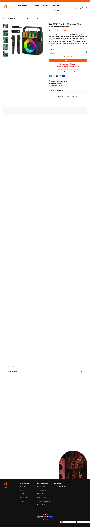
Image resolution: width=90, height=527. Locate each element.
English (44, 514)
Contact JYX (23, 490)
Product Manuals (24, 497)
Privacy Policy (41, 486)
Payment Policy (41, 490)
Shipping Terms (41, 493)
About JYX (23, 486)
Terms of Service (41, 504)
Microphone (56, 5)
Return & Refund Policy (43, 501)
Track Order (23, 493)
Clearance (36, 5)
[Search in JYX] (76, 8)
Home (4, 19)
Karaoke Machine (23, 5)
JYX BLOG (22, 501)
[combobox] (68, 522)
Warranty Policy (41, 497)
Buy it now (68, 60)
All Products (57, 10)
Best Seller (46, 5)
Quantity (51, 49)
